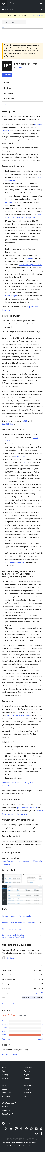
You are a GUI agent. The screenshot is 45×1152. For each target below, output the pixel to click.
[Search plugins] (24, 22)
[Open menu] (41, 3)
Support (7, 104)
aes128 (24, 421)
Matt (5, 1107)
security (39, 997)
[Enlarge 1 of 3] (19, 876)
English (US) (39, 993)
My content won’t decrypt (12, 929)
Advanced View (8, 1004)
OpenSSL (5, 130)
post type (38, 124)
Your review (6, 1039)
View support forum (9, 1054)
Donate (27, 1092)
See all (40, 1039)
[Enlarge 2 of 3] (40, 876)
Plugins (26, 1075)
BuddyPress (8, 1114)
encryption (25, 997)
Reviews (7, 88)
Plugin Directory (7, 9)
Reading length (11, 296)
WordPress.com (9, 1103)
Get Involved (29, 1085)
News (4, 1071)
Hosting (5, 1075)
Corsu (9, 1123)
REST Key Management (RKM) (19, 715)
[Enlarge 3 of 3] (40, 888)
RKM (26, 462)
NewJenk (20, 67)
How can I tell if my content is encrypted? (18, 923)
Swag (27, 1096)
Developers (6, 1092)
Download (7, 75)
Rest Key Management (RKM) (30, 265)
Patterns (27, 1078)
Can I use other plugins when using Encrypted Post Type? (13, 936)
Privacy (5, 1078)
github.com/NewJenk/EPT (15, 562)
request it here (19, 456)
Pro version (9, 202)
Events (26, 1089)
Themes (27, 1071)
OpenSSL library (8, 424)
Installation (8, 93)
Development (9, 99)
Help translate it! (37, 15)
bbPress (6, 1110)
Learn (4, 1085)
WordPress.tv (8, 1096)
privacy (33, 997)
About (4, 1067)
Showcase (28, 1067)
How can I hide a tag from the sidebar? (17, 916)
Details (7, 83)
